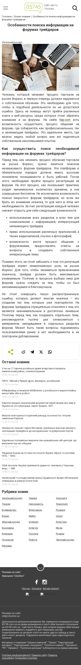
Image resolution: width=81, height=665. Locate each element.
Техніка (33, 498)
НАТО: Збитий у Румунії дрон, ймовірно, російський (31, 380)
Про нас (26, 588)
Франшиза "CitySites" (13, 576)
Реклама (7, 545)
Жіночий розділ (11, 521)
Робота (33, 539)
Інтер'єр (33, 527)
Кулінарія (7, 533)
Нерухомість (36, 504)
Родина (60, 533)
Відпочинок (35, 510)
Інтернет (34, 521)
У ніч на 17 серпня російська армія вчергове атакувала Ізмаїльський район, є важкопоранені (33, 370)
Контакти (36, 588)
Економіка (8, 527)
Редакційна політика (26, 658)
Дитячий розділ (65, 539)
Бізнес (5, 516)
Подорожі (8, 539)
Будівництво (9, 510)
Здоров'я (61, 498)
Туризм (6, 504)
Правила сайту (39, 655)
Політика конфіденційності (16, 655)
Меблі (32, 516)
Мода (59, 527)
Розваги (60, 510)
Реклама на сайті (11, 572)
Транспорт (62, 504)
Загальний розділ (12, 498)
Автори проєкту (51, 588)
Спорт (59, 516)
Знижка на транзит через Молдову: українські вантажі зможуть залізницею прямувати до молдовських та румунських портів (39, 429)
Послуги (33, 533)
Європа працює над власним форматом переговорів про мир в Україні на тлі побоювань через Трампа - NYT (39, 404)
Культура (61, 521)
